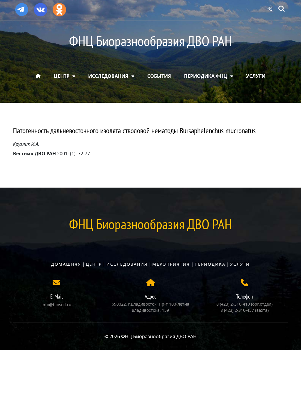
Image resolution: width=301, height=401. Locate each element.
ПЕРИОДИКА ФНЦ (205, 76)
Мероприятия (171, 264)
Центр (94, 264)
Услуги (240, 264)
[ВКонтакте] (40, 7)
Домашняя (66, 264)
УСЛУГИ (255, 76)
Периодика (210, 264)
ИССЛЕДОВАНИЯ (108, 76)
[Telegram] (22, 7)
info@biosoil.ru (56, 304)
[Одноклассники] (59, 7)
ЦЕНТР (61, 76)
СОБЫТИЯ (159, 76)
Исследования (127, 264)
